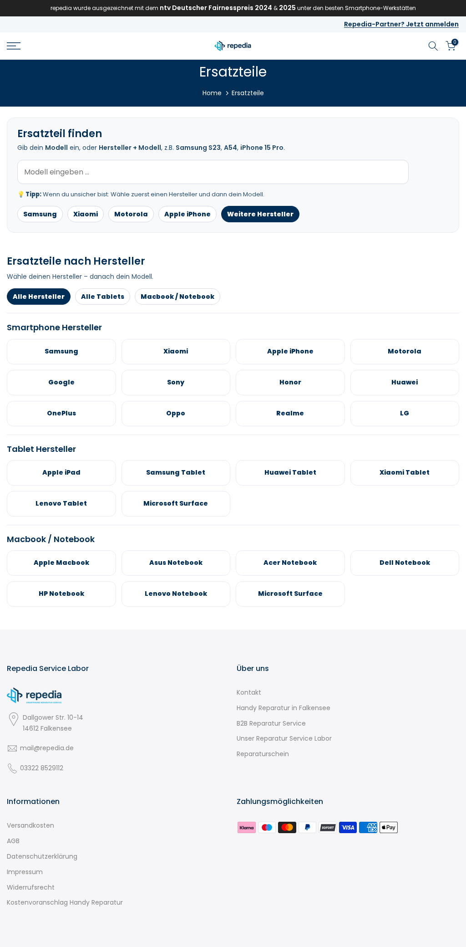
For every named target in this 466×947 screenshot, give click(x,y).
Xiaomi (85, 214)
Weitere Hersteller (260, 214)
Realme (290, 413)
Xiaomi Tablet (405, 472)
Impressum (25, 871)
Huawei (404, 382)
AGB (13, 840)
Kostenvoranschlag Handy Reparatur (65, 902)
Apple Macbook (61, 562)
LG (404, 413)
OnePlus (61, 413)
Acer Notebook (290, 562)
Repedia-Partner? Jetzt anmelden (401, 24)
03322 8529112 (41, 768)
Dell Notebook (405, 562)
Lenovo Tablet (61, 503)
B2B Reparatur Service (271, 723)
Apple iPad (61, 472)
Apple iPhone (187, 214)
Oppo (175, 413)
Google (61, 382)
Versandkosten (30, 825)
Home (212, 92)
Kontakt (249, 692)
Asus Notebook (176, 562)
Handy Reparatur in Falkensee (283, 707)
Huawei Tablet (290, 472)
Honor (290, 382)
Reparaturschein (263, 753)
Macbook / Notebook (177, 296)
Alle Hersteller (39, 296)
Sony (175, 382)
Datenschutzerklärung (42, 856)
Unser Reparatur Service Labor (284, 738)
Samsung (40, 214)
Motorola (131, 214)
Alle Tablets (102, 296)
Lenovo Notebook (176, 593)
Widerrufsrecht (31, 887)
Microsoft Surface (175, 503)
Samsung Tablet (175, 472)
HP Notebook (61, 593)
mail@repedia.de (47, 747)
